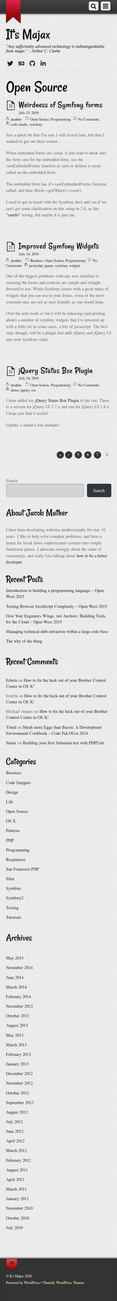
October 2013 (17, 1015)
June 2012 (14, 1131)
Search (11, 480)
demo (15, 390)
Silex (10, 878)
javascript (36, 265)
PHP (10, 840)
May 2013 (14, 1035)
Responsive (16, 859)
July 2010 (14, 1227)
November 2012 (19, 1083)
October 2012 (17, 1093)
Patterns (13, 830)
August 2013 (17, 1025)
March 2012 (16, 1150)
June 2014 (14, 977)
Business (36, 260)
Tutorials (13, 917)
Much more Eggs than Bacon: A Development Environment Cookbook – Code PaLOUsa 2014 (54, 730)
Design (12, 792)
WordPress (32, 1282)
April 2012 (15, 1141)
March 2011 (16, 1189)
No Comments (88, 119)
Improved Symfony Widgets (59, 246)
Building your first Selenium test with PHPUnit (63, 743)
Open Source (39, 119)
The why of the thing (24, 641)
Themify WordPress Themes (63, 1282)
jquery (48, 265)
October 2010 (17, 1218)
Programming (61, 119)
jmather (16, 119)
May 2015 (14, 958)
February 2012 (18, 1160)
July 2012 (14, 1121)
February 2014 (18, 996)
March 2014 (16, 987)
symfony (35, 124)
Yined (11, 727)
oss (33, 390)
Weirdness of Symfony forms (61, 104)
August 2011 (17, 1170)
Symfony (13, 888)
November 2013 (19, 1006)
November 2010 (19, 1208)
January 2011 (17, 1198)
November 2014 (19, 967)
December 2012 (19, 1073)
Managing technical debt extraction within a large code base (57, 631)
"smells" (13, 215)
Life (9, 801)
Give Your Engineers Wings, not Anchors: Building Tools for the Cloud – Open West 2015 (56, 619)
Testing (12, 907)
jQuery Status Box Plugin (56, 370)
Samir (11, 743)
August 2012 (17, 1112)
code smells (19, 124)
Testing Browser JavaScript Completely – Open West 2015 (56, 606)
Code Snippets (18, 782)
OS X (11, 821)
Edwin (11, 680)
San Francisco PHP (22, 869)
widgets (74, 265)
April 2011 (15, 1179)
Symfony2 (14, 898)
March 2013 (16, 1045)
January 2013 (17, 1064)
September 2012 (20, 1102)
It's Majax (17, 1275)
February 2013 (18, 1054)
